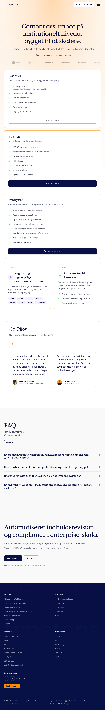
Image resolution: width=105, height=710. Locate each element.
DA (68, 4)
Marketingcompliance (64, 599)
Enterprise (59, 607)
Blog (57, 640)
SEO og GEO (9, 661)
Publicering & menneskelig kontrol (18, 611)
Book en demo (82, 4)
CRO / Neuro (9, 657)
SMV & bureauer (62, 603)
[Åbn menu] (98, 4)
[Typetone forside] (11, 4)
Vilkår (36, 701)
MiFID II (7, 640)
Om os (57, 636)
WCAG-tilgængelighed (13, 665)
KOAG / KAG (9, 648)
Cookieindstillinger (11, 704)
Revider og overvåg (12, 615)
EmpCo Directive (11, 636)
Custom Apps (9, 619)
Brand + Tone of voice (13, 653)
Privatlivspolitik (25, 701)
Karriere (58, 648)
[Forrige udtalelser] (12, 344)
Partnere (58, 653)
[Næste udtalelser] (20, 344)
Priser (57, 615)
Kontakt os (31, 558)
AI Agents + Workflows (13, 599)
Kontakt (9, 443)
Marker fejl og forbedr (13, 607)
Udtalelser (59, 611)
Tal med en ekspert (53, 251)
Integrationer (9, 623)
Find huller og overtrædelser (15, 603)
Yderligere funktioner (22, 242)
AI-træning (59, 644)
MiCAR (6, 644)
